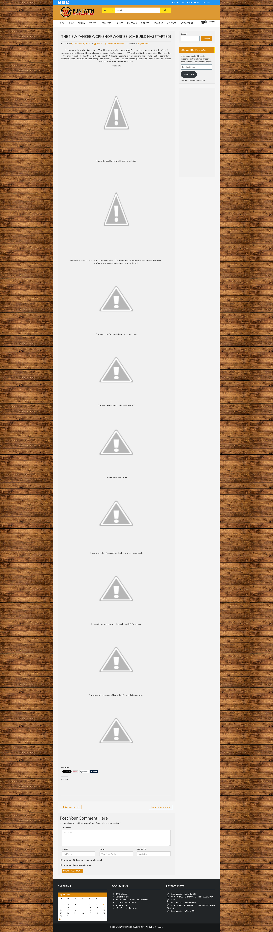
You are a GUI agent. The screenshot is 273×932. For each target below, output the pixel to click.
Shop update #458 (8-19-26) (183, 894)
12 (82, 907)
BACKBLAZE (121, 894)
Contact (171, 23)
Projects (106, 23)
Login (176, 2)
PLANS (81, 23)
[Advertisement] (197, 12)
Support (145, 23)
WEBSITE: (142, 849)
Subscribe (189, 74)
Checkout (210, 2)
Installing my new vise (160, 807)
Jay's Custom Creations (126, 902)
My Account (187, 23)
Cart (199, 2)
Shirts (120, 23)
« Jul (59, 919)
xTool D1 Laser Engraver (126, 908)
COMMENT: (67, 827)
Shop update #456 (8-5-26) (183, 911)
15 (104, 907)
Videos (92, 23)
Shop (71, 23)
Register (188, 2)
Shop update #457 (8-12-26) (183, 902)
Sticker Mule (121, 905)
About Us (158, 23)
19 (82, 910)
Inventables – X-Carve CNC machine (132, 899)
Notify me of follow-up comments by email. (82, 860)
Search (184, 34)
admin (99, 43)
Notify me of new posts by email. (77, 865)
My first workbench (70, 807)
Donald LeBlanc (122, 896)
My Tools (132, 23)
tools (147, 43)
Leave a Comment (116, 43)
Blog (62, 23)
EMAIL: (103, 849)
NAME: (65, 849)
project (141, 43)
